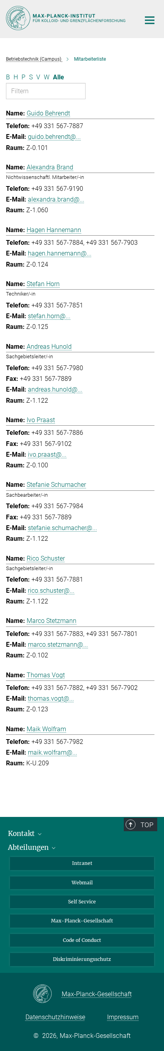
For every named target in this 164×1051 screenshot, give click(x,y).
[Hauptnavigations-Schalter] (150, 20)
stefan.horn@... (49, 316)
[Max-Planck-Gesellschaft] (47, 994)
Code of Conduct (82, 940)
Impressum (123, 1017)
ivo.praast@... (47, 454)
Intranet (82, 863)
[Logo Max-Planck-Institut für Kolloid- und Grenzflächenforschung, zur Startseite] (67, 18)
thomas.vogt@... (51, 698)
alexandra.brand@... (56, 199)
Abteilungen (29, 847)
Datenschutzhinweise (55, 1017)
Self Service (82, 902)
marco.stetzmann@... (58, 644)
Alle (58, 77)
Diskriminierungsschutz (82, 959)
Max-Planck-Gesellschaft (82, 921)
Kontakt (22, 834)
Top (147, 825)
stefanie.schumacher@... (62, 528)
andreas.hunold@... (55, 389)
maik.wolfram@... (52, 752)
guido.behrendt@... (54, 136)
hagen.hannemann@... (60, 253)
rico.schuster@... (51, 590)
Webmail (82, 883)
